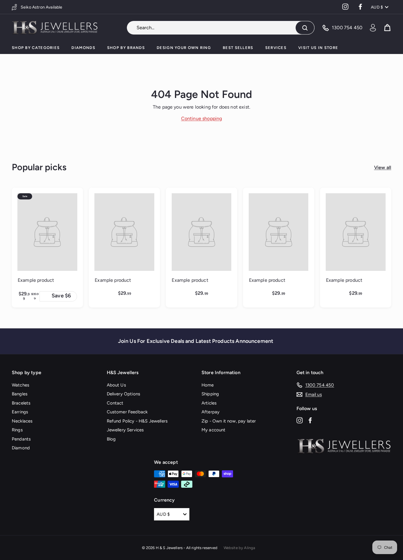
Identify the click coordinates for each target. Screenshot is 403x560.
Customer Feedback (127, 412)
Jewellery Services (125, 430)
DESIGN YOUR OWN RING (184, 47)
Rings (17, 430)
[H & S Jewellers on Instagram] (299, 420)
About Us (116, 385)
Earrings (20, 412)
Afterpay (210, 412)
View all (382, 167)
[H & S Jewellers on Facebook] (310, 420)
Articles (209, 403)
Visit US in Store (318, 47)
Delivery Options (123, 394)
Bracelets (21, 403)
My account (214, 430)
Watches (20, 385)
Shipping (210, 394)
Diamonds (83, 47)
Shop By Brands (126, 47)
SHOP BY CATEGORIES (36, 47)
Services (275, 47)
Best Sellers (238, 47)
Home (208, 385)
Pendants (21, 439)
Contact (115, 403)
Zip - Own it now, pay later (229, 421)
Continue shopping (201, 118)
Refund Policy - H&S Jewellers (137, 421)
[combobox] (220, 28)
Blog (111, 439)
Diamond (21, 448)
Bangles (19, 394)
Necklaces (22, 421)
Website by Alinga (239, 548)
